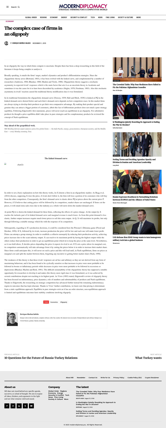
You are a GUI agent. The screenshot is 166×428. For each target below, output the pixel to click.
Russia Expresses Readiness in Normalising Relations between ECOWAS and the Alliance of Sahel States (135, 198)
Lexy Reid (116, 165)
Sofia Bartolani (117, 128)
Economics (54, 302)
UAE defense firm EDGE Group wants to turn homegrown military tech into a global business (137, 238)
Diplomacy (116, 155)
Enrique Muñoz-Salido (21, 43)
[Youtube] (31, 405)
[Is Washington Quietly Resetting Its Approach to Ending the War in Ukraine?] (137, 107)
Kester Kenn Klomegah (120, 203)
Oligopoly (63, 302)
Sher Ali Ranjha (117, 90)
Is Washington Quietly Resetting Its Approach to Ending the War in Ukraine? (96, 403)
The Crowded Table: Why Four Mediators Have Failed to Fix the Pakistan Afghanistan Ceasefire (136, 86)
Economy (10, 21)
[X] (12, 50)
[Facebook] (6, 50)
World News (116, 193)
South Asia (116, 80)
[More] (38, 50)
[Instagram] (13, 405)
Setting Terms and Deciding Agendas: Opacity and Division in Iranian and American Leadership (134, 161)
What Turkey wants (148, 358)
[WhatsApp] (17, 50)
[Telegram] (32, 50)
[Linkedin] (22, 50)
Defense (115, 118)
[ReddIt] (27, 50)
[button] (15, 7)
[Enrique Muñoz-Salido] (6, 43)
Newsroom (116, 243)
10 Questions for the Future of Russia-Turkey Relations (40, 358)
